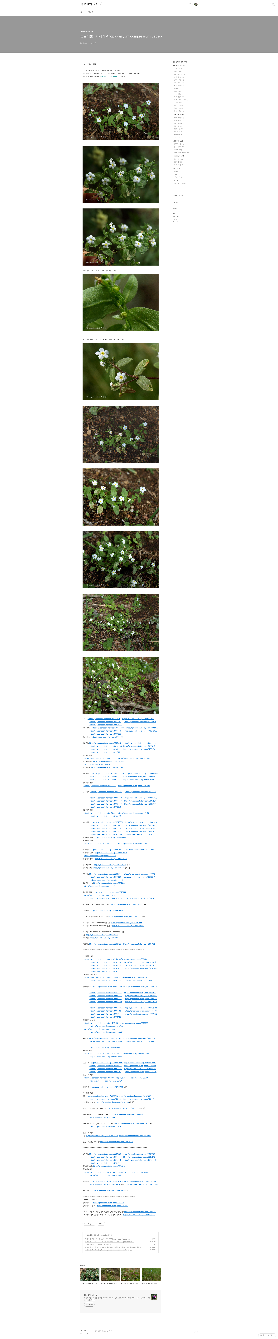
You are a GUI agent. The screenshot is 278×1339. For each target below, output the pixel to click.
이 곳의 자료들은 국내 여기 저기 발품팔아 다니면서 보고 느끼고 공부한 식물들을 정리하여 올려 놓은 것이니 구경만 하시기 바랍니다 (117, 1299)
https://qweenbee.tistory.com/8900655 (106, 1041)
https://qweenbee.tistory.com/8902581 (105, 962)
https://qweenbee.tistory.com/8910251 (105, 752)
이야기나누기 (178, 156)
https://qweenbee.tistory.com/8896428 (141, 731)
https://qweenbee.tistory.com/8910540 (128, 926)
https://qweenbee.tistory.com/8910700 (107, 1087)
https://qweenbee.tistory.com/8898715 (99, 895)
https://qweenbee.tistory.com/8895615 (105, 1160)
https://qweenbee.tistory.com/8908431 (106, 1175)
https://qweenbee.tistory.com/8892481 (140, 1212)
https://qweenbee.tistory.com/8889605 (100, 977)
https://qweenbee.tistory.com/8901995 (105, 734)
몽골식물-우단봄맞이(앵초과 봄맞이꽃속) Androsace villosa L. (106, 1239)
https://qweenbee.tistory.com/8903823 (105, 1069)
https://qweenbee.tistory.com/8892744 (142, 728)
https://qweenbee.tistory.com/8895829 (111, 859)
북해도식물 (178, 129)
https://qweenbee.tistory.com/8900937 (105, 999)
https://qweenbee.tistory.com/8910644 (125, 916)
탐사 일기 (178, 159)
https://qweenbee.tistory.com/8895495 (139, 776)
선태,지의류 (178, 94)
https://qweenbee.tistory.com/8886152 (139, 944)
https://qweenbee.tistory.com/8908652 (107, 1032)
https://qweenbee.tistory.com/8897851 (108, 1190)
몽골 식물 (96, 1235)
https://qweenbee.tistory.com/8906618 (109, 761)
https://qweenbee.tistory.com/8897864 (99, 813)
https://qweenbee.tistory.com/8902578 (105, 804)
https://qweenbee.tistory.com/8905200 (107, 767)
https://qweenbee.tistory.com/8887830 (116, 1142)
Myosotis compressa (108, 76)
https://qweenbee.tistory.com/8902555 (105, 834)
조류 (176, 171)
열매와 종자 (179, 77)
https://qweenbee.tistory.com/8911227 (122, 1108)
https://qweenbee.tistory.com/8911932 (105, 1017)
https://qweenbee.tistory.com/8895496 (140, 828)
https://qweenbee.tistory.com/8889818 (141, 822)
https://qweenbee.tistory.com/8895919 (105, 731)
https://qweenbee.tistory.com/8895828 (111, 853)
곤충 (176, 174)
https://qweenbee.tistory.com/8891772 (140, 792)
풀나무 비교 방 (179, 147)
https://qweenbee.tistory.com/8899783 (105, 944)
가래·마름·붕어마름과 (181, 100)
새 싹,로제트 (179, 74)
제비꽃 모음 (179, 105)
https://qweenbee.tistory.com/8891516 (99, 1053)
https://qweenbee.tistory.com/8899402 (107, 880)
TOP (196, 1331)
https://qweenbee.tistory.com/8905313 (107, 737)
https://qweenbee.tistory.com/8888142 (138, 719)
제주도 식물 (179, 120)
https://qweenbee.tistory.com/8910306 (107, 910)
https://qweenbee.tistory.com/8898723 (128, 1114)
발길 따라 (178, 162)
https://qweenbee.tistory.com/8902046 (133, 1053)
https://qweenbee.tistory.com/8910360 (105, 807)
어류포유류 (178, 177)
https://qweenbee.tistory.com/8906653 (106, 1056)
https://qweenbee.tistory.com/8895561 (140, 1063)
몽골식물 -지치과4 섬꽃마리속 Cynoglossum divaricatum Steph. (107, 1250)
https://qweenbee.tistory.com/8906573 (141, 1011)
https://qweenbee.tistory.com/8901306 (109, 868)
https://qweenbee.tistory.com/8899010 (139, 746)
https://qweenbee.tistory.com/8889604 (139, 743)
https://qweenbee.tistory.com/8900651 (141, 999)
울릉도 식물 (179, 123)
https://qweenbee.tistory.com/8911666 (126, 923)
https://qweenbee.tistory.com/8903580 (132, 1078)
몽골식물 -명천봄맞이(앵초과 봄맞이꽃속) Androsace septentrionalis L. (109, 1242)
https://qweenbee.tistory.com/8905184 (106, 1081)
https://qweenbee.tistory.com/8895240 (105, 746)
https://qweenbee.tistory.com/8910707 (106, 1126)
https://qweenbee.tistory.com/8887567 (105, 1038)
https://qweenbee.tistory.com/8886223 (108, 773)
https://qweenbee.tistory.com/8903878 (140, 804)
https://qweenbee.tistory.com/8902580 (132, 959)
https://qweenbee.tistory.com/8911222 (102, 935)
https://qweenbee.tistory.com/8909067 (135, 1096)
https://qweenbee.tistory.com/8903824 (105, 1008)
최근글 (175, 196)
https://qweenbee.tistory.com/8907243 (142, 849)
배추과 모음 (179, 85)
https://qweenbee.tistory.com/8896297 (99, 886)
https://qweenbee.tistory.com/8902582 (105, 980)
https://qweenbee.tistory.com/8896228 (134, 786)
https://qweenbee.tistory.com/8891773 (105, 825)
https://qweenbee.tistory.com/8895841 (139, 877)
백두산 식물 (179, 117)
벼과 (176, 88)
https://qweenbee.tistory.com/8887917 (140, 825)
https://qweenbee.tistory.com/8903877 (140, 834)
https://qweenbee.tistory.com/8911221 (135, 1136)
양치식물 (178, 102)
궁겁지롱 (178, 150)
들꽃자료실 (179, 65)
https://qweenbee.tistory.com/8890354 (105, 874)
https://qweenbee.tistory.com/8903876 (104, 779)
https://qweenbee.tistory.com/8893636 (105, 993)
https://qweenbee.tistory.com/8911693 (106, 1099)
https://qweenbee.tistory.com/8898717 (131, 1123)
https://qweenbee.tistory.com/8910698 (142, 1184)
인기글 (181, 196)
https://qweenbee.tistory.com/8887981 (104, 1184)
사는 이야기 (179, 165)
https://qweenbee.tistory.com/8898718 (102, 1096)
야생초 (178, 68)
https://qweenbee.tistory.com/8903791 (141, 1002)
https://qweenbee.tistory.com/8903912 (141, 1008)
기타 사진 (177, 181)
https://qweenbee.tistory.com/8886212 (139, 1157)
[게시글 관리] (93, 1223)
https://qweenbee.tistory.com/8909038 (106, 898)
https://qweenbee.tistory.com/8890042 (104, 719)
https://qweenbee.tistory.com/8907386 (141, 968)
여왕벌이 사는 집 (91, 4)
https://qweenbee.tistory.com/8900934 (105, 776)
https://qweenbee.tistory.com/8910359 (139, 779)
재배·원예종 (179, 111)
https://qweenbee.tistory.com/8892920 (111, 837)
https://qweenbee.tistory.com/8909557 (105, 971)
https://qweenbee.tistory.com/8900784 (105, 1163)
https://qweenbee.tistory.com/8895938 (105, 801)
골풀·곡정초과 (179, 83)
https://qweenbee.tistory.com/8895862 (109, 883)
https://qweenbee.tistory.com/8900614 (99, 1029)
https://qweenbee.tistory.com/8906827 (140, 1041)
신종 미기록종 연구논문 (181, 152)
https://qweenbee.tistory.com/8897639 (105, 831)
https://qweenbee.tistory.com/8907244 (100, 856)
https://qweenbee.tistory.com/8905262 (140, 980)
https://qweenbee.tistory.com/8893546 (140, 993)
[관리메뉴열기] (274, 3)
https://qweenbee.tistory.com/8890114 (107, 1181)
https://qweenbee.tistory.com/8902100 (113, 1102)
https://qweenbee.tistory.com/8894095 (105, 1157)
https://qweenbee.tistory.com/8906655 (133, 1172)
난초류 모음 (179, 108)
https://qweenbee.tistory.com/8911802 (112, 1206)
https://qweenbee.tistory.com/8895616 (141, 996)
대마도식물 (178, 132)
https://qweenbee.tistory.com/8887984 (139, 1154)
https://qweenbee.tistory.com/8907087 (105, 968)
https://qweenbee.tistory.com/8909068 (141, 898)
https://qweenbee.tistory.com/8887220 (139, 1215)
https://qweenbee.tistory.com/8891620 (139, 1038)
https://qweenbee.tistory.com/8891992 (139, 874)
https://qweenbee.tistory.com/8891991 (105, 877)
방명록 (90, 12)
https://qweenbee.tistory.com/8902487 (140, 1066)
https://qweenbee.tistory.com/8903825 (140, 962)
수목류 (178, 71)
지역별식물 (88, 1235)
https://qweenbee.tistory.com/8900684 (105, 996)
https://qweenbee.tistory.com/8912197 (103, 1117)
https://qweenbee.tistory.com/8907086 (105, 1014)
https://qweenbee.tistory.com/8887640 (105, 743)
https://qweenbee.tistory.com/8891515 (99, 1023)
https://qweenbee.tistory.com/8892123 (99, 758)
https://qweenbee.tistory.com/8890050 (107, 822)
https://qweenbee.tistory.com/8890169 (99, 959)
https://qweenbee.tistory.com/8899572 (105, 1066)
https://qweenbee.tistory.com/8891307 (142, 773)
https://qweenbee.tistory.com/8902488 (105, 1002)
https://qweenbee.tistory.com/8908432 (99, 764)
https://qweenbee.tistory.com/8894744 (107, 1026)
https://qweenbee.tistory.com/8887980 (140, 1181)
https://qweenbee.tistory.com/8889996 (106, 792)
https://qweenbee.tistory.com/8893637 (107, 1063)
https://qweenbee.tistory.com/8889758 (109, 986)
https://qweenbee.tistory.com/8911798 (108, 1203)
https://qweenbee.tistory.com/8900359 (105, 798)
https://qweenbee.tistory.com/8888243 (140, 722)
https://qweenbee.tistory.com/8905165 (134, 843)
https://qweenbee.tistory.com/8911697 (138, 1099)
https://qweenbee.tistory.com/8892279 (108, 728)
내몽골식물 (178, 134)
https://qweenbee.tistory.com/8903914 (140, 1069)
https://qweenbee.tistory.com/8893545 (132, 977)
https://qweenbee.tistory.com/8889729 (105, 1154)
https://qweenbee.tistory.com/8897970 (133, 813)
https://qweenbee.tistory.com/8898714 (110, 892)
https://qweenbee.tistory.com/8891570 (105, 828)
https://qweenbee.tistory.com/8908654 (139, 749)
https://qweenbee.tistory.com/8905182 (105, 1011)
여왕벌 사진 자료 (180, 184)
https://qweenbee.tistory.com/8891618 (141, 986)
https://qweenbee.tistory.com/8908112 (105, 816)
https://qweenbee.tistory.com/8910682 (102, 1136)
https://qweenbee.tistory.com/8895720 (141, 798)
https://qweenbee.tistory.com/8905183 (105, 1072)
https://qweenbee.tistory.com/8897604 (140, 801)
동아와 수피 (179, 80)
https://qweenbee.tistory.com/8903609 (105, 749)
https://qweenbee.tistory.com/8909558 (141, 1014)
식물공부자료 (179, 144)
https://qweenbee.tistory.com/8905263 (140, 965)
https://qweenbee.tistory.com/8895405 (139, 1160)
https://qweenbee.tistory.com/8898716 (127, 904)
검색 (191, 4)
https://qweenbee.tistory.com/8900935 (140, 831)
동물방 (176, 168)
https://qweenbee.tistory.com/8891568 (132, 1023)
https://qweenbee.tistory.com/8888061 (105, 722)
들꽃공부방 (178, 141)
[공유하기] (90, 1223)
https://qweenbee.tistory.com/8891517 (99, 1078)
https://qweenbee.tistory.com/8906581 (140, 1072)
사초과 (177, 91)
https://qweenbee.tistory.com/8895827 (107, 849)
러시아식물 (178, 137)
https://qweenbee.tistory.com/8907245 (105, 725)
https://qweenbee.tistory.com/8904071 (110, 865)
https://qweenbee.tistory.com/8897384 (100, 843)
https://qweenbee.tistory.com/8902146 (99, 1172)
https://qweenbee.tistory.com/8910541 (105, 938)
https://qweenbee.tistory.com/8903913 (105, 965)
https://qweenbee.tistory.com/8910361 (105, 1047)
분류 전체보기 (180, 62)
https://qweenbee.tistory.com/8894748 (100, 786)
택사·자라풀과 (179, 97)
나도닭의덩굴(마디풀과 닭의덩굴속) (97, 1244)
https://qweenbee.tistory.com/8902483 (134, 758)
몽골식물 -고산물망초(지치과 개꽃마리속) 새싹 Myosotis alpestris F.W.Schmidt (112, 1247)
